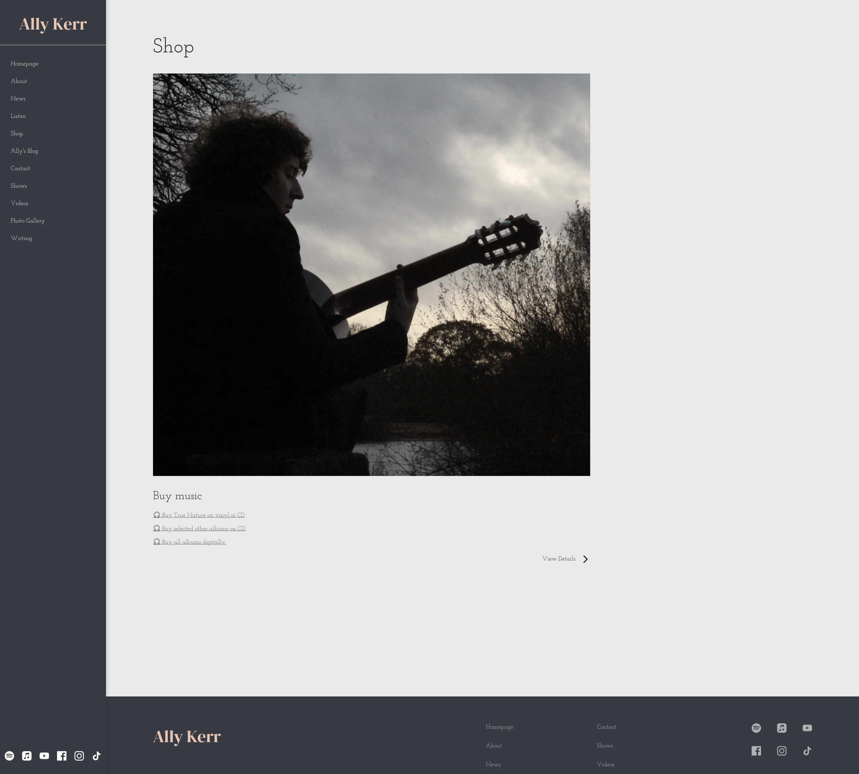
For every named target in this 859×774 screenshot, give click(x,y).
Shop (17, 134)
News (18, 99)
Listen (18, 116)
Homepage (24, 64)
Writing (21, 239)
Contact (20, 169)
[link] (371, 529)
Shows (19, 186)
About (19, 82)
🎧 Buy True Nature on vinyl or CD (199, 516)
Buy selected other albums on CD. (204, 529)
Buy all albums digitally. (194, 542)
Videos (19, 204)
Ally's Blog (24, 151)
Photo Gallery (28, 221)
